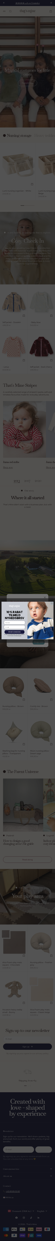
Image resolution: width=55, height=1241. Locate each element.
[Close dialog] (52, 603)
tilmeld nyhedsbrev (14, 632)
